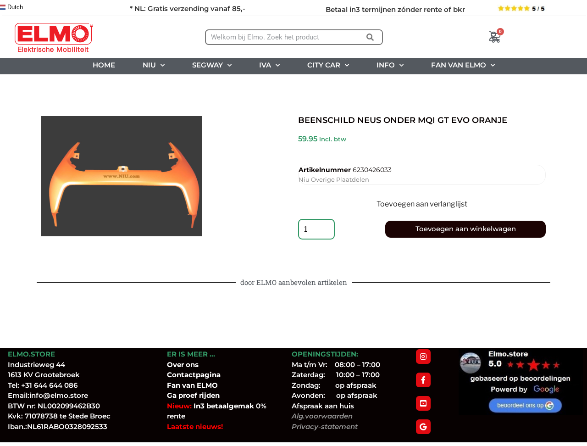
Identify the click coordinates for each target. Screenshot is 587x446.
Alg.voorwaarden (322, 416)
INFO (386, 65)
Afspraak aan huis (323, 405)
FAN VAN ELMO (458, 65)
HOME (104, 65)
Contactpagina (194, 374)
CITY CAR (323, 65)
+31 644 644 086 (49, 385)
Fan (173, 385)
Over (176, 364)
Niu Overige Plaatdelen (334, 179)
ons (192, 364)
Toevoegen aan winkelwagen (465, 228)
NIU (149, 65)
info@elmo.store (58, 395)
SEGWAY (207, 65)
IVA (265, 65)
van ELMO (199, 385)
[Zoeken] (370, 37)
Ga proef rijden (193, 395)
